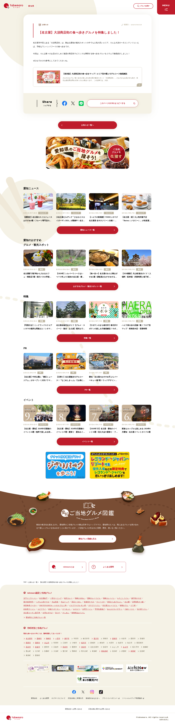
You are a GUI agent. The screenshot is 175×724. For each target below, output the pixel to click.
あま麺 (127, 602)
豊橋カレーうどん (94, 598)
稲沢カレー (68, 598)
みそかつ (76, 609)
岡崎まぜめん (80, 598)
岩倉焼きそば (89, 602)
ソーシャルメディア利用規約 (132, 698)
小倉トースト (130, 609)
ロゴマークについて (58, 698)
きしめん (65, 613)
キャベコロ (100, 602)
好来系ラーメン (29, 609)
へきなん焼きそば (42, 602)
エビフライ (42, 609)
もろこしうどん (123, 598)
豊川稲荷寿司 (28, 602)
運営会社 (34, 698)
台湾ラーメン (87, 609)
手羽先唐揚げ (100, 609)
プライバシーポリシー (110, 698)
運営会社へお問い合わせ (73, 709)
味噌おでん (124, 605)
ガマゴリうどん (94, 605)
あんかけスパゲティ (114, 609)
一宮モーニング (56, 598)
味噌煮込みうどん (78, 613)
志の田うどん (142, 609)
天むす (57, 613)
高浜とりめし (76, 602)
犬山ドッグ (65, 602)
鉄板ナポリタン (54, 609)
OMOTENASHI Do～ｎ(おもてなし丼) (53, 605)
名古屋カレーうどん (109, 605)
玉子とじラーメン (30, 598)
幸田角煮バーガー (30, 605)
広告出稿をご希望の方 (75, 698)
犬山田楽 (55, 602)
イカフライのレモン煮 (77, 605)
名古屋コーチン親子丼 (31, 613)
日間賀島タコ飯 (138, 602)
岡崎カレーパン (109, 598)
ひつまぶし (66, 609)
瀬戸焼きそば (136, 598)
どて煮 (133, 605)
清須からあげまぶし (114, 602)
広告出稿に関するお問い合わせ (99, 709)
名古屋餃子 (43, 598)
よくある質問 (44, 698)
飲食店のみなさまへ (93, 698)
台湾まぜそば (48, 613)
